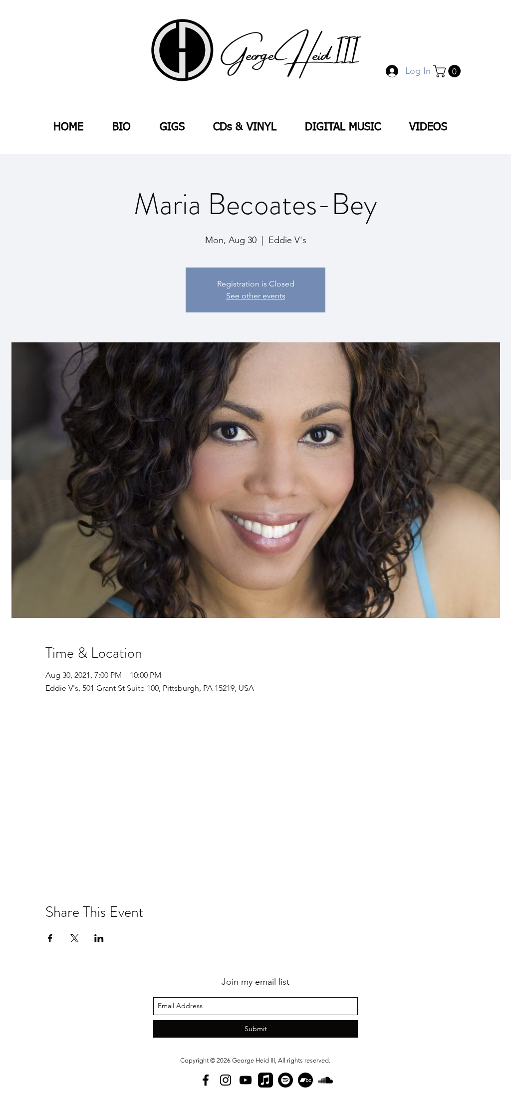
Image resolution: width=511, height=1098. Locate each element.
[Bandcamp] (305, 1080)
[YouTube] (245, 1080)
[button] (448, 71)
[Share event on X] (74, 938)
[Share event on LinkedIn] (99, 938)
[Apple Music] (265, 1080)
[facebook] (205, 1080)
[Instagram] (225, 1080)
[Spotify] (285, 1080)
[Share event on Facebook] (50, 938)
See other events (255, 295)
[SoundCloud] (325, 1080)
